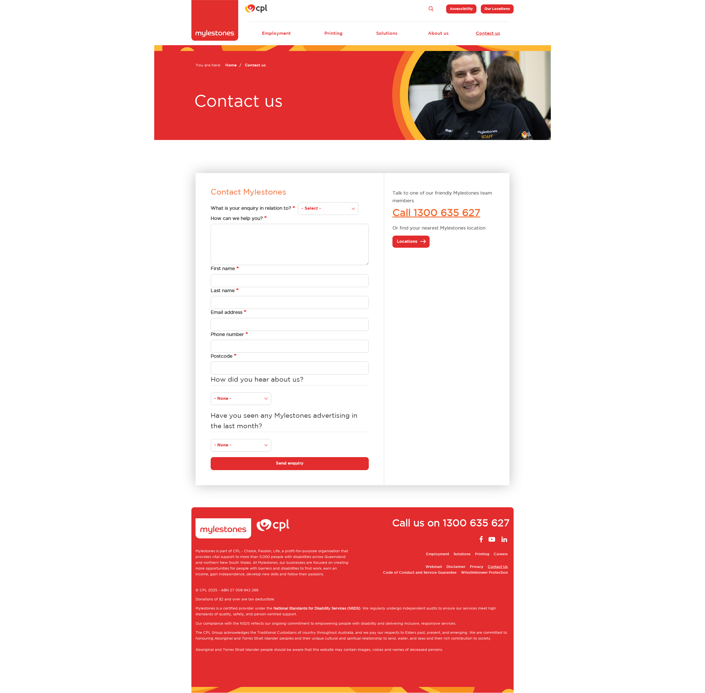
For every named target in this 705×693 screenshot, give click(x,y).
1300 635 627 (476, 523)
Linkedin (504, 539)
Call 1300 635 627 (436, 213)
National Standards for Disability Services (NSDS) (316, 608)
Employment (276, 33)
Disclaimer (455, 566)
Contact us (488, 33)
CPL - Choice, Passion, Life (256, 551)
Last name (223, 290)
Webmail (433, 566)
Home (231, 65)
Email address (226, 312)
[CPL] (256, 8)
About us (438, 33)
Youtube (492, 539)
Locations (407, 241)
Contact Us (498, 566)
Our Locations (497, 8)
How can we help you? (237, 218)
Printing (333, 33)
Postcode (221, 356)
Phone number (227, 334)
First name (223, 268)
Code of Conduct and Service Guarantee (420, 572)
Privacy (476, 566)
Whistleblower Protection (484, 572)
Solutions (386, 33)
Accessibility (461, 8)
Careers (501, 554)
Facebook (479, 539)
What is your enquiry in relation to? (251, 208)
